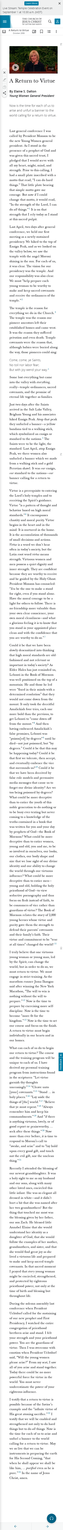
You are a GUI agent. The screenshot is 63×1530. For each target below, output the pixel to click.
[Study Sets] (34, 31)
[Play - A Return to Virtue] (15, 67)
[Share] (4, 93)
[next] (47, 1526)
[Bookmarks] (41, 31)
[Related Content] (49, 31)
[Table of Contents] (4, 31)
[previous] (15, 1526)
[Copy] (4, 87)
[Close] (4, 72)
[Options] (56, 31)
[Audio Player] (51, 1518)
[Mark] (4, 80)
